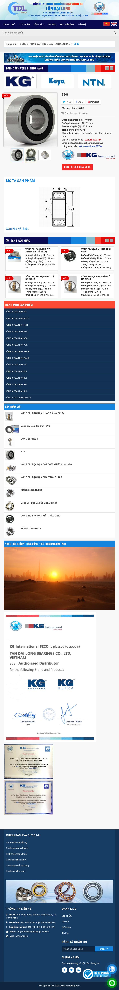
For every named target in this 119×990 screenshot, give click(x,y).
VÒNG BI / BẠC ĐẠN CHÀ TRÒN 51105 (41, 477)
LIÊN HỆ (82, 24)
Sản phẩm (67, 916)
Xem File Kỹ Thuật (17, 228)
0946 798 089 (33, 927)
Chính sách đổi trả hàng (17, 865)
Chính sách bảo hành (16, 859)
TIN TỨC (52, 24)
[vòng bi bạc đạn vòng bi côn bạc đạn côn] (59, 207)
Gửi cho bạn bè (72, 113)
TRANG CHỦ (9, 24)
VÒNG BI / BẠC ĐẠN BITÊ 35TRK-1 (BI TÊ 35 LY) (37, 250)
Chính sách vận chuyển (17, 848)
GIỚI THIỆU (24, 24)
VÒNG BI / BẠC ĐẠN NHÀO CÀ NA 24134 (42, 413)
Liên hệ (65, 921)
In (87, 113)
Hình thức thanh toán (16, 854)
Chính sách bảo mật (15, 871)
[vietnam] (106, 23)
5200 (23, 451)
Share (80, 102)
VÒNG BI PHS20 (29, 438)
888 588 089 (48, 927)
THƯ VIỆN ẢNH (67, 24)
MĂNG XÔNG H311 (31, 528)
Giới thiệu (66, 927)
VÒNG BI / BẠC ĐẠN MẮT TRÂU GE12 (40, 515)
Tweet (68, 102)
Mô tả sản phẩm (20, 181)
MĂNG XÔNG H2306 (31, 490)
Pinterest (94, 102)
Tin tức (65, 933)
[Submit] (115, 32)
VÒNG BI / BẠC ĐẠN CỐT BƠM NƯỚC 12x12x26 (46, 464)
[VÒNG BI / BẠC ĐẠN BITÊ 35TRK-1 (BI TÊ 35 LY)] (14, 255)
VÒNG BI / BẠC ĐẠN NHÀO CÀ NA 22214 (39, 277)
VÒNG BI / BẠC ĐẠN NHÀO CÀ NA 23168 (95, 277)
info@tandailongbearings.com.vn (32, 931)
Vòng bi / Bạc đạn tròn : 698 (35, 426)
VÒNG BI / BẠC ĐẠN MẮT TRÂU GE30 (96, 250)
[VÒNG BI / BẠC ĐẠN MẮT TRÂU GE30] (70, 255)
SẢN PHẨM (38, 24)
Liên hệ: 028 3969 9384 (77, 167)
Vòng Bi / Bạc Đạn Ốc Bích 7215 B (39, 502)
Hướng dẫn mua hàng (16, 842)
